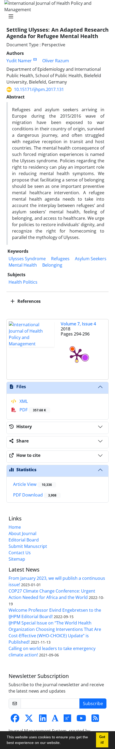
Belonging (52, 265)
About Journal (22, 533)
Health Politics (23, 282)
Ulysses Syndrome (27, 259)
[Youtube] (81, 720)
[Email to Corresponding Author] (35, 59)
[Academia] (55, 720)
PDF (32, 410)
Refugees (60, 259)
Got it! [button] (102, 739)
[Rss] (95, 720)
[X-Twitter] (28, 720)
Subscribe (93, 703)
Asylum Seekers (90, 259)
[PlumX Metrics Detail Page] (77, 355)
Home (15, 527)
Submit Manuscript (28, 546)
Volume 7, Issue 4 (78, 324)
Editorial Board (24, 540)
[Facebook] (15, 720)
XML (23, 401)
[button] (62, 743)
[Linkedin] (42, 720)
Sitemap (17, 559)
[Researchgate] (67, 720)
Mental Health (23, 265)
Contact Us (20, 553)
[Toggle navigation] (56, 16)
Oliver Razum (55, 61)
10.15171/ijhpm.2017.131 (39, 89)
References (28, 301)
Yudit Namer (19, 61)
